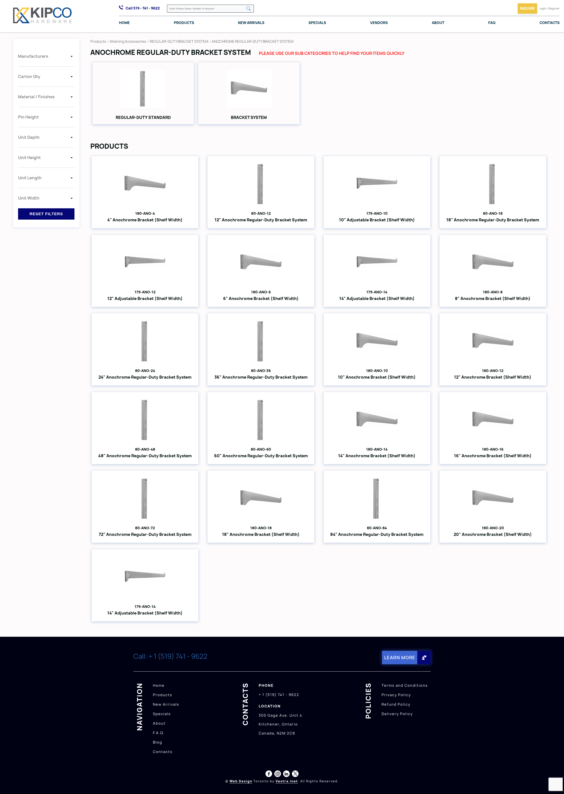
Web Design (241, 781)
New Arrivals (251, 22)
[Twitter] (295, 774)
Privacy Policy (396, 694)
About (438, 22)
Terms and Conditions (405, 685)
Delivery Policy (397, 713)
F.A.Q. (159, 732)
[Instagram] (277, 774)
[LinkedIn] (286, 774)
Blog (157, 742)
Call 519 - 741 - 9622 (143, 8)
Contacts (550, 22)
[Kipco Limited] (42, 16)
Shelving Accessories (128, 41)
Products (184, 22)
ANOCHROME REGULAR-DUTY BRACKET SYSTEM (252, 41)
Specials (317, 22)
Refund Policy (396, 704)
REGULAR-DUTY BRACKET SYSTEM (179, 41)
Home (124, 22)
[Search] (248, 8)
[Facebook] (268, 774)
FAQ (491, 22)
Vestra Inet (287, 781)
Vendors (379, 22)
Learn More (399, 658)
